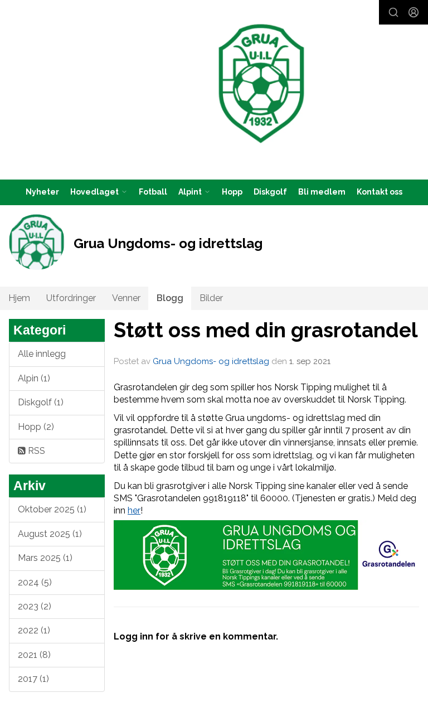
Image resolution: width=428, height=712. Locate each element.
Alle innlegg (42, 353)
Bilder (211, 298)
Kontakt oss (379, 191)
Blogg (170, 298)
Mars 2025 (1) (45, 558)
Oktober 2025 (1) (52, 509)
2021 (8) (34, 655)
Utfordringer (71, 298)
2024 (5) (35, 582)
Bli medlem (322, 191)
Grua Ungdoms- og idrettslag (211, 361)
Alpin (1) (34, 378)
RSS (35, 450)
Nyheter (42, 191)
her (134, 510)
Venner (126, 298)
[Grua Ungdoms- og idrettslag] (261, 83)
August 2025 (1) (50, 534)
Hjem (19, 298)
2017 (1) (33, 679)
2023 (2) (34, 606)
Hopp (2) (36, 427)
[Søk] (393, 12)
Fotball (153, 191)
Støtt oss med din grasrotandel (266, 330)
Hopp (232, 191)
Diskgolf (270, 191)
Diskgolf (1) (41, 402)
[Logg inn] (413, 12)
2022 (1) (34, 630)
